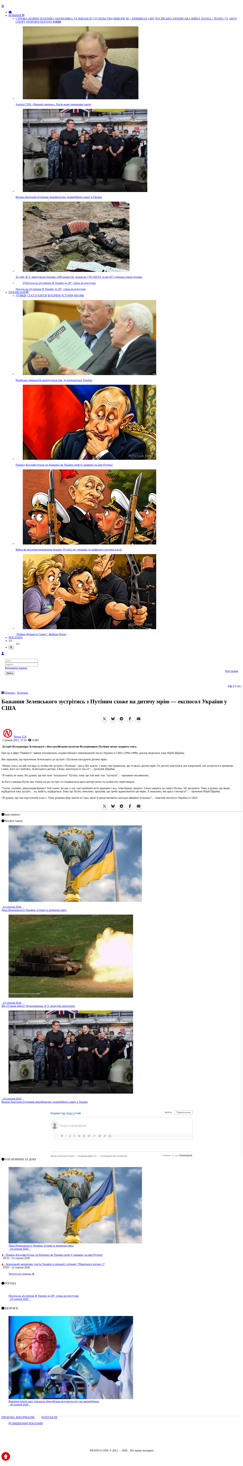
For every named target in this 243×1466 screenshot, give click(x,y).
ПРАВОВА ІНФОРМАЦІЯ (18, 1417)
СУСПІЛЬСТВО (103, 18)
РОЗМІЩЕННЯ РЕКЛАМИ (26, 1423)
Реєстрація (231, 671)
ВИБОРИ (119, 18)
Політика (22, 692)
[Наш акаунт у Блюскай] (103, 1440)
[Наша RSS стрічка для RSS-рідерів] (149, 1440)
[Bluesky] (113, 718)
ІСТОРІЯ (67, 295)
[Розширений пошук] (11, 647)
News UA (20, 736)
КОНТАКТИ (49, 1417)
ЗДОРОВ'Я (32, 21)
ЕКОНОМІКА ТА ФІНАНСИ (73, 18)
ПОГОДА (46, 21)
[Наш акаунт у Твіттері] (94, 1440)
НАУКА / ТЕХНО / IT (214, 18)
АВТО (233, 18)
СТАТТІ (32, 295)
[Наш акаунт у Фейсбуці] (111, 1440)
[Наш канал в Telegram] (119, 1440)
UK (230, 686)
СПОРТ (20, 21)
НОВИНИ (15, 15)
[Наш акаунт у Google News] (129, 1440)
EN (235, 686)
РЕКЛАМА (16, 637)
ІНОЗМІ (79, 295)
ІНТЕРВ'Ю (54, 295)
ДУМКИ (21, 295)
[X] (104, 718)
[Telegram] (121, 718)
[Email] (138, 718)
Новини (10, 692)
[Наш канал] (141, 1440)
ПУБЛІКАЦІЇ (17, 292)
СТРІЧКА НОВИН (27, 18)
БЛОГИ (42, 295)
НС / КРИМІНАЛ (136, 18)
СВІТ (151, 18)
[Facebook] (130, 718)
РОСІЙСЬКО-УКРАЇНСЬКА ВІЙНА (177, 18)
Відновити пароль (16, 667)
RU (239, 686)
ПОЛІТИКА (47, 18)
